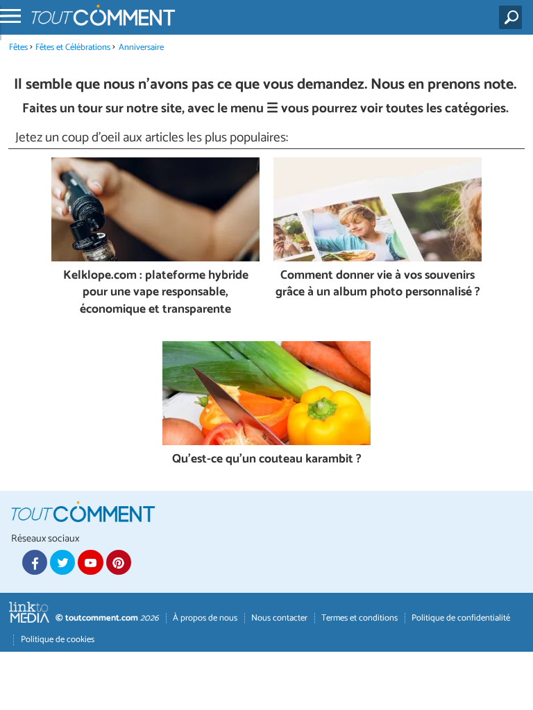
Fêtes (18, 47)
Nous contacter (279, 618)
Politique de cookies (57, 639)
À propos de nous (205, 618)
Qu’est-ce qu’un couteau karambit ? (267, 460)
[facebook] (34, 562)
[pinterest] (118, 562)
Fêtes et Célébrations (72, 47)
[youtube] (90, 562)
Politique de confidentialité (461, 618)
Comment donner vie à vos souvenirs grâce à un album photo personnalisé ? (378, 285)
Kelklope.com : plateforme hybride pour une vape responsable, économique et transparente (155, 293)
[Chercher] (513, 17)
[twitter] (62, 562)
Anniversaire (141, 47)
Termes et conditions (359, 618)
